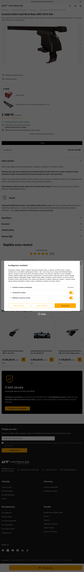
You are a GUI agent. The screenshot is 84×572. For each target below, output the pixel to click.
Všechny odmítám (41, 305)
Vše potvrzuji (65, 305)
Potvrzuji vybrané (19, 305)
